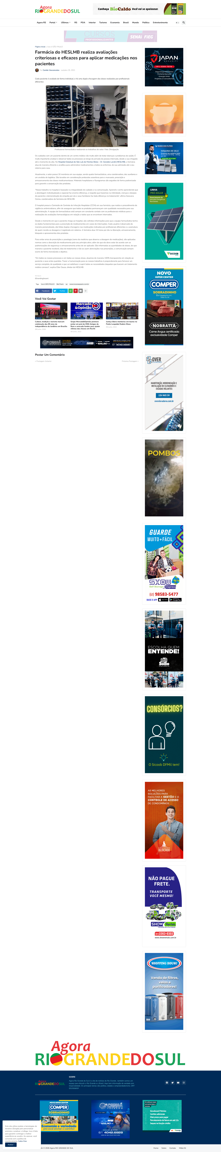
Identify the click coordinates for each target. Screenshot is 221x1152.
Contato (172, 1148)
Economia (115, 22)
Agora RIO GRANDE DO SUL (61, 1148)
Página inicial (40, 47)
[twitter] (172, 1082)
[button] (177, 22)
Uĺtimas (65, 22)
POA (83, 22)
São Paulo (60, 284)
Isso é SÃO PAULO (55, 47)
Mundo (135, 22)
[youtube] (178, 1082)
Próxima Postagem (129, 361)
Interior (92, 22)
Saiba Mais (22, 1141)
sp (66, 284)
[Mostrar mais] (85, 291)
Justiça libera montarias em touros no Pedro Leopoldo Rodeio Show (121, 323)
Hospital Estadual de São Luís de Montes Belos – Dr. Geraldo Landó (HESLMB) (91, 162)
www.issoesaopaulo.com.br (79, 284)
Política (145, 22)
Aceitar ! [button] (11, 1144)
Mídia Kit (182, 1148)
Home (155, 1148)
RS (75, 22)
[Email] (80, 291)
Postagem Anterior (44, 361)
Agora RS (41, 22)
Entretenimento (160, 22)
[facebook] (167, 1082)
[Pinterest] (75, 291)
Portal (52, 22)
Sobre (164, 1148)
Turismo (103, 22)
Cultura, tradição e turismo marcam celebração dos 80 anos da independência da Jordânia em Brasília (51, 324)
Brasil (126, 22)
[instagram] (184, 1082)
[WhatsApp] (70, 291)
